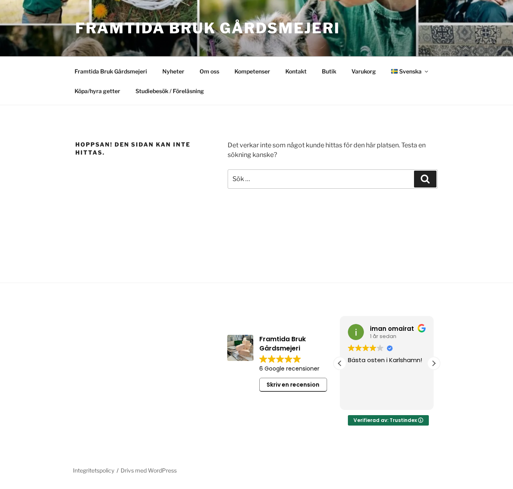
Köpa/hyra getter (97, 91)
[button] (434, 363)
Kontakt (296, 71)
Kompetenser (252, 71)
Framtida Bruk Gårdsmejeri (207, 28)
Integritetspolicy (93, 470)
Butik (329, 71)
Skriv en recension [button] (293, 385)
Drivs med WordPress (149, 470)
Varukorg (363, 71)
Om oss (209, 71)
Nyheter (173, 71)
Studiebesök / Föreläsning (169, 91)
